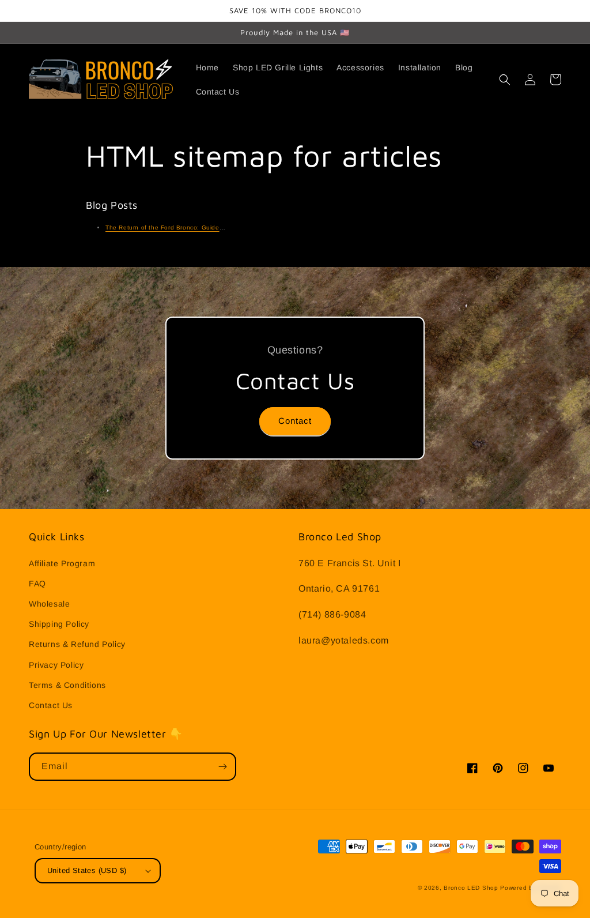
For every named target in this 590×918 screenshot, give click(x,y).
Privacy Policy (56, 664)
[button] (504, 79)
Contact (295, 421)
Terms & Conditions (67, 685)
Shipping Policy (59, 624)
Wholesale (49, 603)
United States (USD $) (86, 870)
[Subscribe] (222, 767)
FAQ (37, 583)
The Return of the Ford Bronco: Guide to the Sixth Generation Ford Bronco (217, 227)
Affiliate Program (62, 563)
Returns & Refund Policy (77, 644)
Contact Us (51, 705)
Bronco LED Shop (471, 888)
